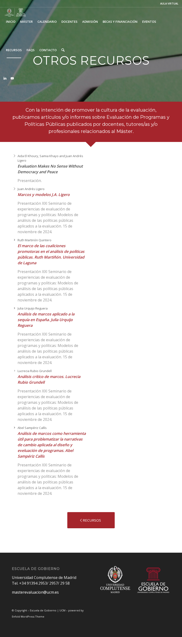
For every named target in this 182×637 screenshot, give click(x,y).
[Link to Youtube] (12, 78)
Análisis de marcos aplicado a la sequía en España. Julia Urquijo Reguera (46, 319)
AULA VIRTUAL (169, 3)
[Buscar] (63, 50)
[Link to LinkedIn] (5, 78)
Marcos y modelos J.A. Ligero (44, 194)
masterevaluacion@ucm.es (35, 592)
